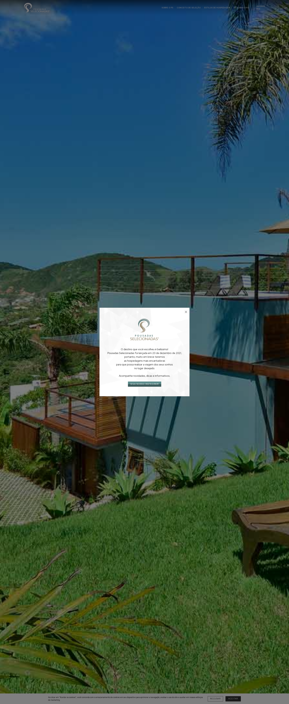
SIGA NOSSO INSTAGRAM (144, 384)
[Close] (186, 312)
